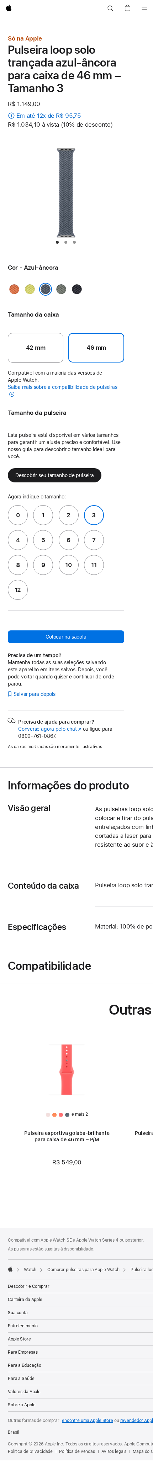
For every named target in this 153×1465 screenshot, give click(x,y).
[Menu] (144, 8)
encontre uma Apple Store (87, 1420)
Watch (30, 1269)
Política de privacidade (30, 1451)
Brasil (13, 1432)
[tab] (57, 242)
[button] (110, 8)
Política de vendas (77, 1451)
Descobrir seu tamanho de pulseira (54, 475)
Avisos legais (113, 1451)
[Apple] (10, 1269)
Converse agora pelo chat (49, 729)
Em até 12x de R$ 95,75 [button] (48, 115)
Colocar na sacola (66, 637)
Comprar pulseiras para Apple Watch (83, 1269)
